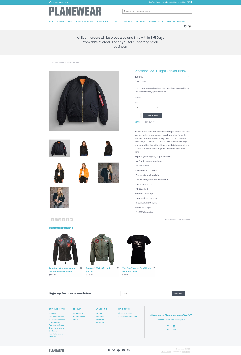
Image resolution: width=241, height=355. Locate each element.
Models (128, 21)
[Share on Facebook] (52, 219)
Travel (117, 21)
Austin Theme (166, 352)
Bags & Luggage (84, 21)
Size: (137, 103)
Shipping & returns (56, 328)
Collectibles (156, 21)
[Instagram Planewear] (128, 350)
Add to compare (183, 220)
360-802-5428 (126, 313)
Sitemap (52, 337)
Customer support (56, 316)
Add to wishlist (170, 220)
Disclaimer (53, 331)
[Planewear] (84, 11)
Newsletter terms (56, 334)
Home (51, 62)
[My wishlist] (185, 26)
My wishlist (100, 322)
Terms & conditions (57, 319)
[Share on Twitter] (71, 219)
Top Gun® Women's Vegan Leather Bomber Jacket (62, 270)
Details (138, 122)
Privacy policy (54, 322)
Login (67, 2)
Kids (70, 21)
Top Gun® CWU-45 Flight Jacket (98, 270)
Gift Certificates (176, 21)
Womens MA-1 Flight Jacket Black (67, 62)
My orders (100, 316)
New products (79, 316)
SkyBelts (140, 21)
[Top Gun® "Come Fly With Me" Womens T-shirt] (138, 249)
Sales (75, 319)
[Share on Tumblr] (67, 219)
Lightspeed (186, 352)
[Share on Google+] (56, 219)
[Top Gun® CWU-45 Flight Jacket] (102, 249)
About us (52, 313)
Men (51, 21)
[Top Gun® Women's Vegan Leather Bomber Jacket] (65, 249)
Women (60, 21)
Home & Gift (103, 21)
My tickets (100, 319)
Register (99, 313)
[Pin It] (59, 219)
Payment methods (56, 325)
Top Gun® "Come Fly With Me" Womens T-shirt (137, 270)
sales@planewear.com (127, 316)
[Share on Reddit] (63, 219)
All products (78, 313)
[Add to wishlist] (189, 76)
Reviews (150, 122)
